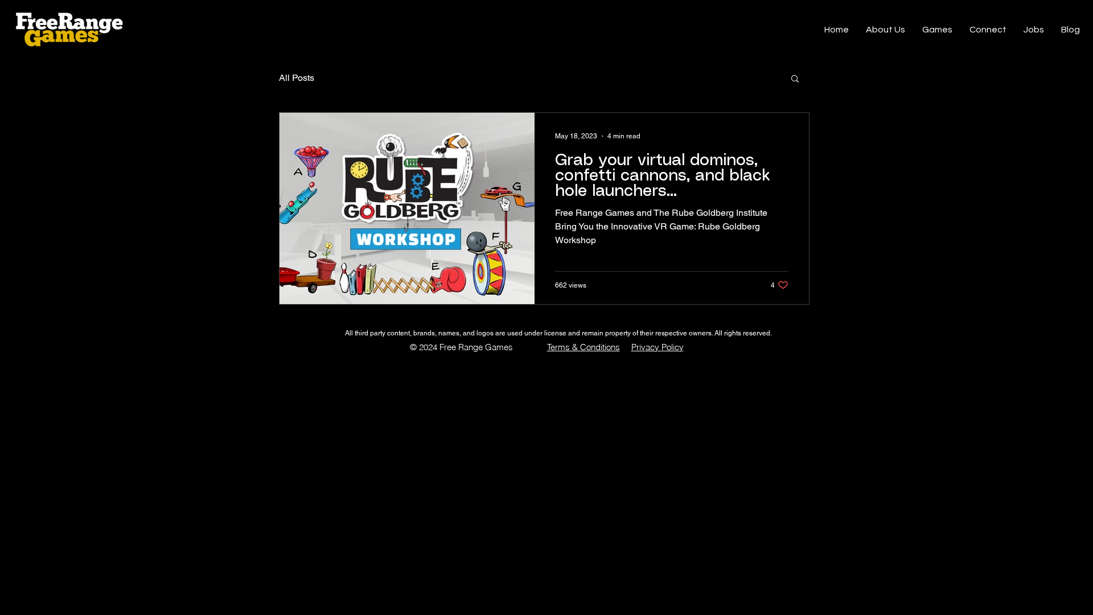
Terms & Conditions (583, 347)
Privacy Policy (657, 347)
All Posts (296, 77)
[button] (795, 79)
